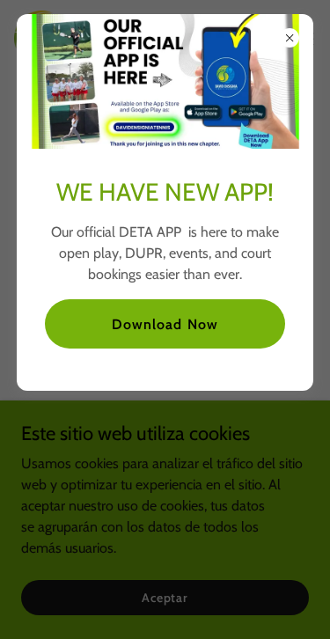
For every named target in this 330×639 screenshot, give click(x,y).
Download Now (164, 324)
